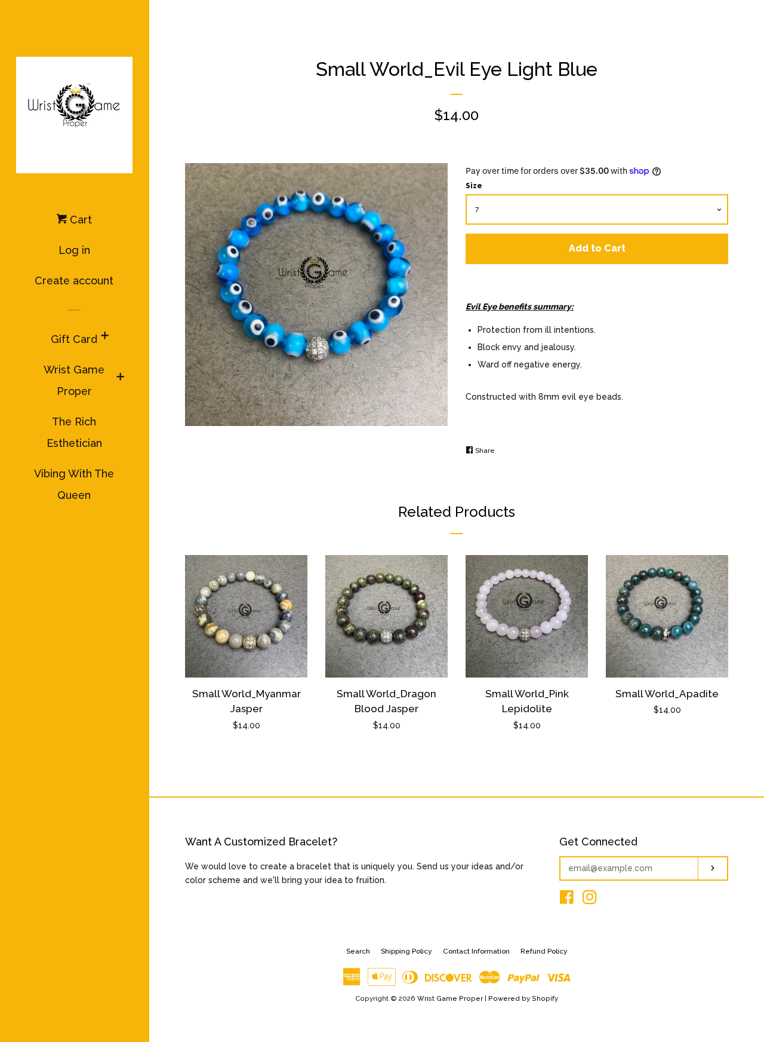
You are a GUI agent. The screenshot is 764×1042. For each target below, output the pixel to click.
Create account (74, 280)
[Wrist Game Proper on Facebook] (566, 900)
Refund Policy (544, 951)
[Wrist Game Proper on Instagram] (590, 900)
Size (474, 186)
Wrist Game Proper (74, 380)
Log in (74, 250)
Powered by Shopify (523, 998)
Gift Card (74, 339)
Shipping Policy (406, 951)
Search (358, 951)
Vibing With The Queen (74, 484)
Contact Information (476, 951)
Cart (79, 219)
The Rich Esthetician (74, 432)
